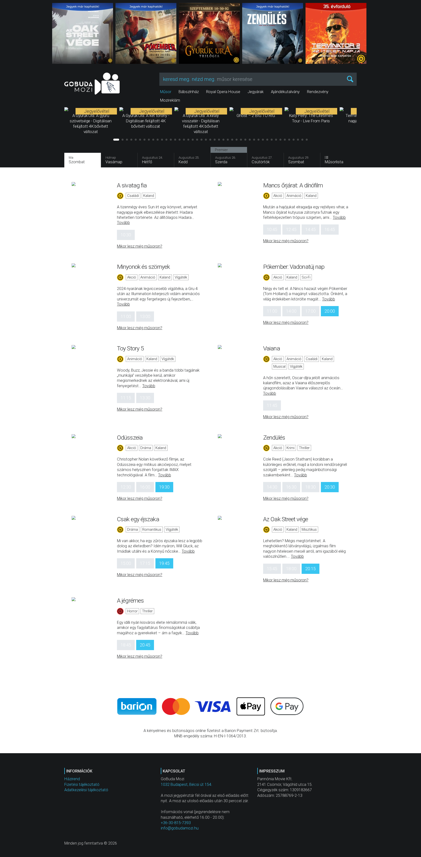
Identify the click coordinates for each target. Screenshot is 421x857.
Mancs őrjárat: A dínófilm (293, 185)
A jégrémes (130, 600)
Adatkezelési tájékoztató (86, 790)
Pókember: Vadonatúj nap (293, 266)
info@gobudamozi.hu (180, 828)
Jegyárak (256, 91)
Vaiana (271, 348)
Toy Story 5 (130, 348)
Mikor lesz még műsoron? (139, 246)
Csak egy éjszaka (138, 519)
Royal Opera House (223, 91)
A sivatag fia (132, 185)
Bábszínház (189, 91)
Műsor (165, 91)
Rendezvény (317, 91)
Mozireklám (170, 100)
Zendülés (274, 437)
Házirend (72, 779)
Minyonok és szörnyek (143, 266)
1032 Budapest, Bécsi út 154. (186, 784)
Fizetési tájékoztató (81, 784)
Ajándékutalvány (285, 91)
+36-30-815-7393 (176, 822)
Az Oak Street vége (285, 519)
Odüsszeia (130, 437)
